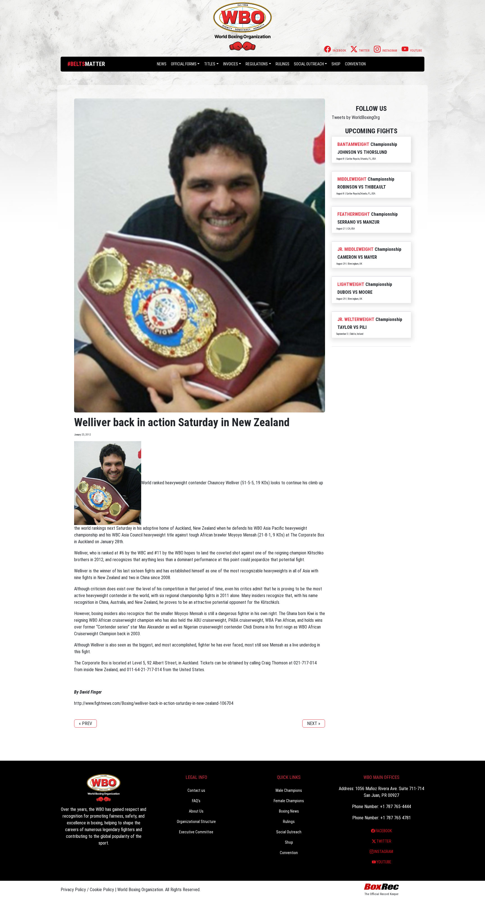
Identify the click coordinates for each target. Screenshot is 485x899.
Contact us (196, 790)
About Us (196, 811)
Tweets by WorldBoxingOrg (356, 117)
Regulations (257, 64)
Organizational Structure (196, 821)
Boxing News (289, 811)
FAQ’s (196, 801)
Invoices (230, 64)
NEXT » (313, 723)
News (161, 64)
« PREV (85, 723)
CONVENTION (355, 64)
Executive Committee (196, 832)
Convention (289, 852)
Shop (335, 64)
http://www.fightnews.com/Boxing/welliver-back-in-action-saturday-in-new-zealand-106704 (153, 703)
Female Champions (289, 801)
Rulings (282, 64)
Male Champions (289, 790)
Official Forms (183, 64)
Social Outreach (309, 64)
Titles (209, 64)
